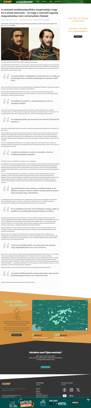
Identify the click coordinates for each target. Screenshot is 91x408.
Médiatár (38, 391)
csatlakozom (78, 36)
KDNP (37, 1)
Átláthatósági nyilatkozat (42, 397)
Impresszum (39, 393)
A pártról (38, 388)
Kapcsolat (39, 4)
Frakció (44, 1)
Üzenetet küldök (45, 367)
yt (62, 394)
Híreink (37, 390)
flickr (70, 394)
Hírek (50, 1)
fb (62, 388)
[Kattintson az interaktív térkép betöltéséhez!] (60, 315)
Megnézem (75, 403)
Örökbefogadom (17, 335)
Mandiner (7, 25)
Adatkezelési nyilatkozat (42, 395)
